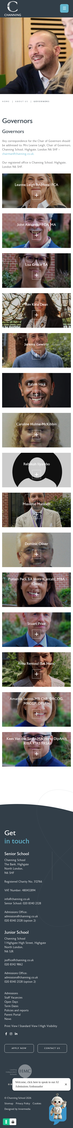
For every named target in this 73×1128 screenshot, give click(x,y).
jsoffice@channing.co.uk (19, 960)
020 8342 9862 (13, 964)
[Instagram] (11, 1034)
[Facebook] (6, 1034)
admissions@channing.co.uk (21, 916)
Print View (10, 1026)
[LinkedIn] (16, 1034)
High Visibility (48, 1026)
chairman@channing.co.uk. (18, 153)
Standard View (28, 1026)
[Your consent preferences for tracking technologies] (13, 1121)
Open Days (11, 1001)
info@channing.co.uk (17, 899)
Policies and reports (16, 1010)
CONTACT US (52, 1048)
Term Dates (11, 1006)
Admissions (11, 993)
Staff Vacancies (13, 997)
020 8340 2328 (32, 903)
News (7, 1019)
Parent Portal (12, 1014)
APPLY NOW (19, 1048)
